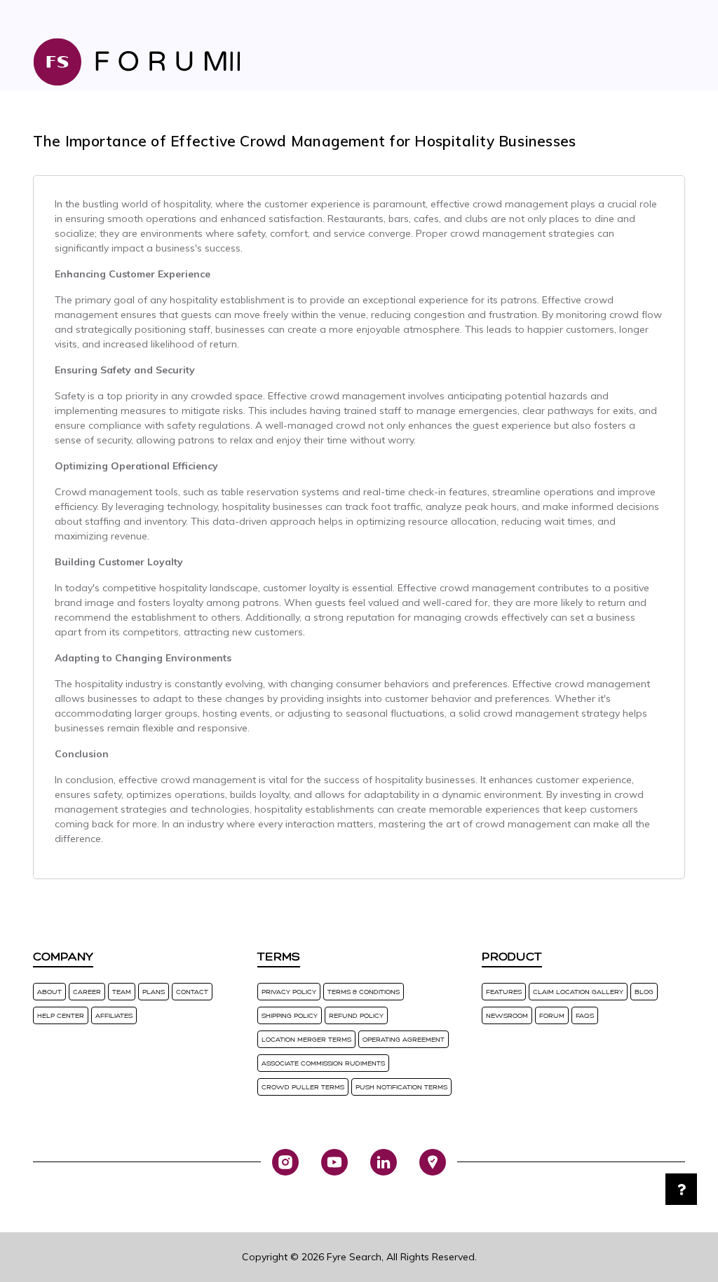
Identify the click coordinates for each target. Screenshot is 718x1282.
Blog (644, 991)
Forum (551, 1015)
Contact (192, 991)
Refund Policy (356, 1015)
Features (504, 991)
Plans (153, 991)
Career (87, 991)
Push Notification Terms (401, 1086)
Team (121, 991)
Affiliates (114, 1015)
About (49, 991)
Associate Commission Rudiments (323, 1063)
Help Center (60, 1015)
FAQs (585, 1015)
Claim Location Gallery (578, 991)
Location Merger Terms (306, 1039)
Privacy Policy (289, 991)
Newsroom (507, 1015)
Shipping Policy (290, 1015)
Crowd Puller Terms (303, 1086)
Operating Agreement (404, 1039)
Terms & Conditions (363, 991)
